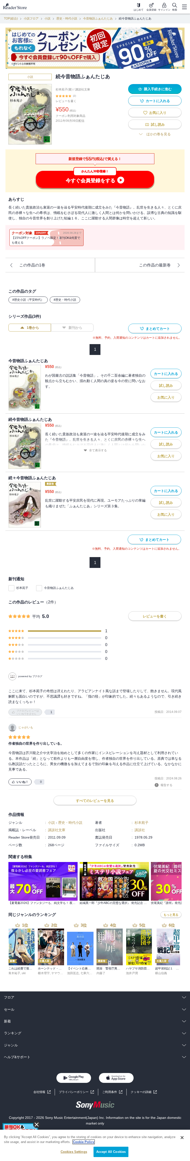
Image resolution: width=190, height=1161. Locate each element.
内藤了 (100, 973)
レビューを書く (66, 101)
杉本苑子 (22, 588)
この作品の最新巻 (155, 265)
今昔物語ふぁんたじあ (98, 18)
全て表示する (98, 450)
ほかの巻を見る (158, 134)
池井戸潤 (132, 973)
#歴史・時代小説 (65, 299)
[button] (144, 1092)
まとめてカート (158, 329)
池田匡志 (73, 973)
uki (24, 973)
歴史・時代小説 (66, 18)
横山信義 (161, 973)
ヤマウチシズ (60, 973)
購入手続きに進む (158, 89)
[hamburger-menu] (184, 7)
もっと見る (171, 914)
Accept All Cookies (111, 1152)
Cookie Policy (83, 1142)
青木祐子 (14, 973)
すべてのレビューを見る (95, 801)
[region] (95, 1145)
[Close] (182, 1137)
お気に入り (157, 113)
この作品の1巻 (32, 265)
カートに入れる (158, 101)
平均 (36, 617)
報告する (166, 785)
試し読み (158, 124)
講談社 (140, 830)
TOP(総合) (11, 18)
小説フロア (31, 18)
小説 (47, 18)
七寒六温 (86, 973)
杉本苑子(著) (64, 89)
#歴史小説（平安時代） (28, 299)
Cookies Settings (74, 1152)
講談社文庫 (82, 89)
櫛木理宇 (44, 973)
